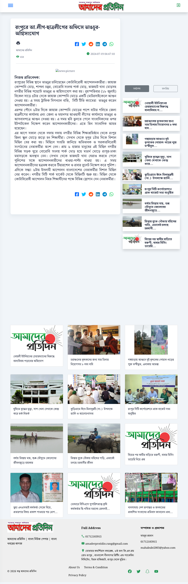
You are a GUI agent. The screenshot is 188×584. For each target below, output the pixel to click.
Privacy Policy (77, 575)
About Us (74, 567)
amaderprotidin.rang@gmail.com (106, 544)
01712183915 (93, 536)
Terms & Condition (96, 567)
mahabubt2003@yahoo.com (158, 548)
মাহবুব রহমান (147, 536)
